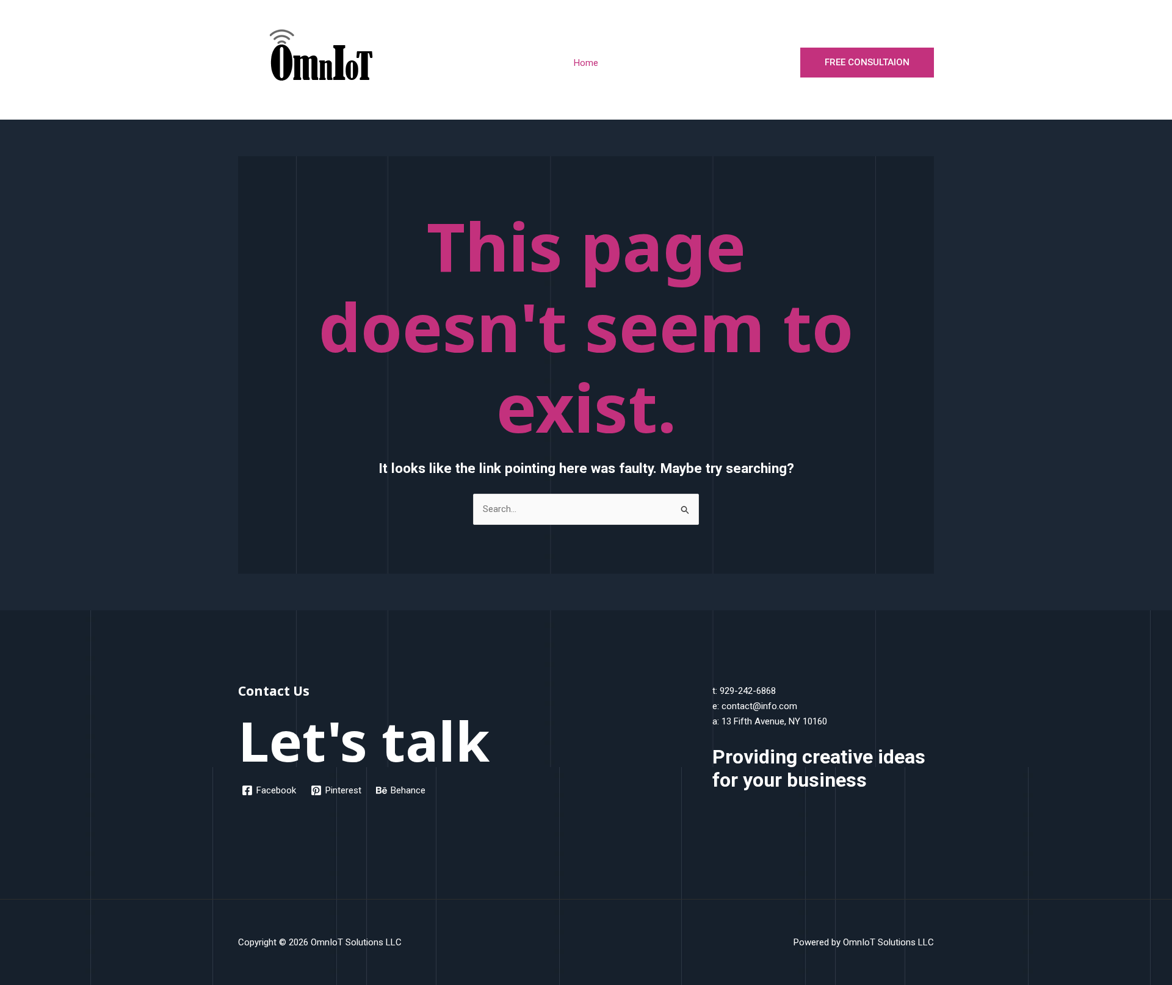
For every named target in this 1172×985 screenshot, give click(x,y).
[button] (867, 63)
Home (586, 62)
